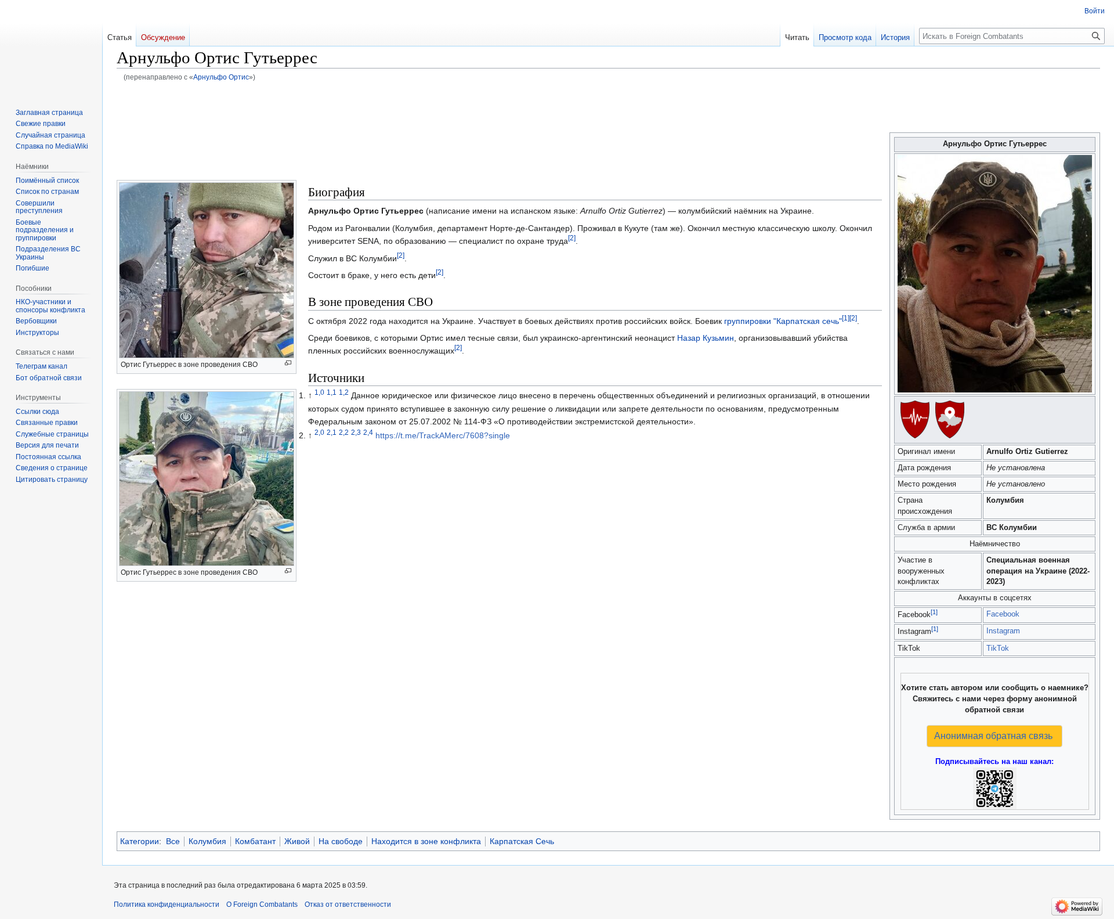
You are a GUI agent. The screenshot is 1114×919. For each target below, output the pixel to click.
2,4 (368, 432)
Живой (297, 841)
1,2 (344, 393)
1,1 (332, 393)
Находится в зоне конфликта (426, 841)
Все (173, 841)
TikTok (997, 648)
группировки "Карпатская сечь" (783, 321)
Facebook (1002, 614)
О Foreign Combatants (262, 904)
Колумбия (207, 841)
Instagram (1003, 631)
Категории (139, 841)
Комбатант (255, 841)
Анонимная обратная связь (993, 736)
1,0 (319, 393)
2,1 (332, 432)
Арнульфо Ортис (221, 77)
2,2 (344, 432)
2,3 (356, 432)
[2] (572, 238)
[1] (934, 611)
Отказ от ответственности (348, 904)
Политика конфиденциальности (166, 904)
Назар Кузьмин (705, 338)
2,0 (319, 432)
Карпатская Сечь (522, 841)
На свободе (341, 841)
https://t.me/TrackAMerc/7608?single (442, 435)
